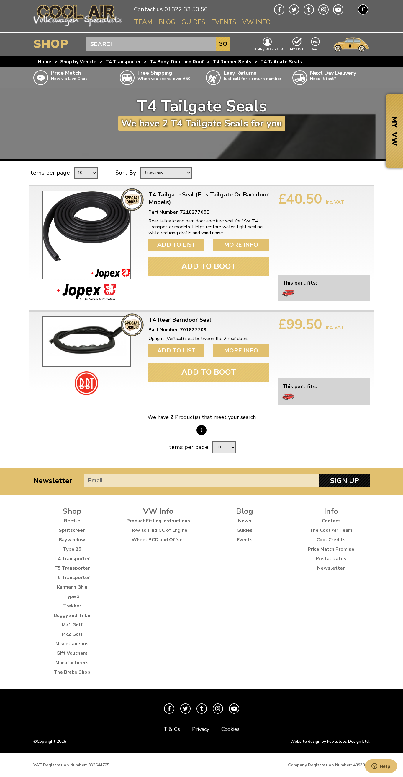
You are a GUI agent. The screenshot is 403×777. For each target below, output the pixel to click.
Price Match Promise (331, 549)
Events (223, 22)
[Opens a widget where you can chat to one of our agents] (381, 766)
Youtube (338, 9)
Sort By (125, 173)
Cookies (230, 729)
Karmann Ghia (72, 587)
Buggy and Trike (72, 615)
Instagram (323, 9)
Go (222, 44)
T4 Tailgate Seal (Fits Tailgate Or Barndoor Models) (208, 198)
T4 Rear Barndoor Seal (180, 320)
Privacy (200, 729)
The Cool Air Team (330, 530)
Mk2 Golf (72, 634)
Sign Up (344, 480)
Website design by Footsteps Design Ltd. (330, 741)
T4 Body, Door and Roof (177, 61)
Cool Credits (331, 540)
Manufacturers (72, 662)
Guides (193, 22)
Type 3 (72, 596)
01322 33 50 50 (186, 9)
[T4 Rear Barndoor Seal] (86, 341)
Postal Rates (331, 558)
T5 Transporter (72, 568)
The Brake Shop (72, 672)
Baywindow (72, 540)
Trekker (72, 606)
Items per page (49, 173)
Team (143, 22)
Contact (331, 521)
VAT (316, 48)
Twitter (294, 9)
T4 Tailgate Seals (281, 61)
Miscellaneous (72, 644)
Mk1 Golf (72, 625)
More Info (241, 245)
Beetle (72, 521)
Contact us (148, 9)
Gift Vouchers (72, 653)
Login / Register (267, 49)
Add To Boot (208, 266)
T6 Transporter (72, 577)
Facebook (279, 9)
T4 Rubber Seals (232, 61)
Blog (167, 22)
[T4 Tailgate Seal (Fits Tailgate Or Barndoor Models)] (86, 235)
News (244, 521)
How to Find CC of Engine (158, 530)
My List (297, 49)
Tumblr (309, 9)
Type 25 (72, 549)
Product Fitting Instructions (158, 521)
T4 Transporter (123, 61)
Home (44, 61)
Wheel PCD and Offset (158, 540)
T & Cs (171, 729)
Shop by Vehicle (78, 61)
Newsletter (52, 480)
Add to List (176, 245)
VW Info (256, 22)
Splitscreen (72, 530)
